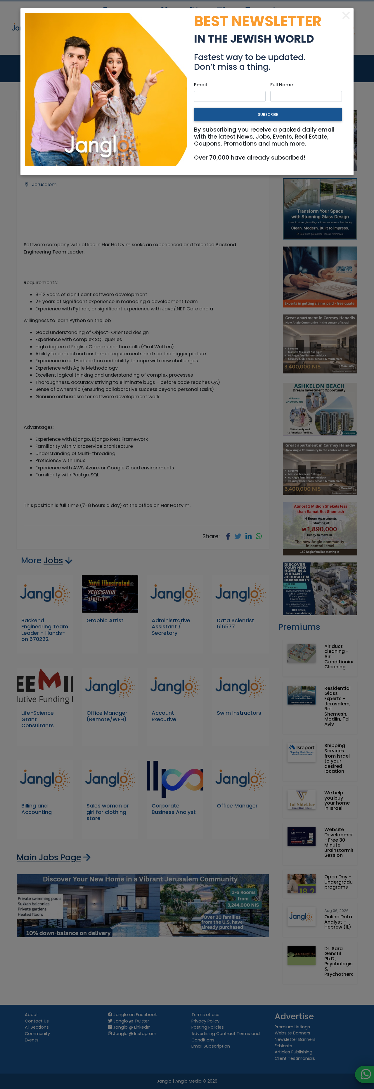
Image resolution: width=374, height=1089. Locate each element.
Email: (201, 84)
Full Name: (282, 84)
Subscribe (268, 114)
